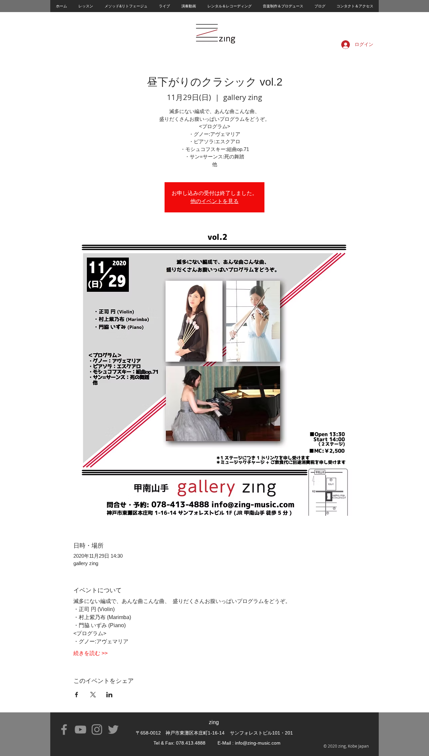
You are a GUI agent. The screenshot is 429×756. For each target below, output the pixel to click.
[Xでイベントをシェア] (93, 694)
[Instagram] (97, 729)
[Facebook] (64, 729)
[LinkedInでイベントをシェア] (109, 694)
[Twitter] (113, 729)
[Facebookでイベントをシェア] (76, 694)
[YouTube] (80, 729)
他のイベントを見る (214, 201)
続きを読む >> (90, 653)
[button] (85, 6)
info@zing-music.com (258, 743)
